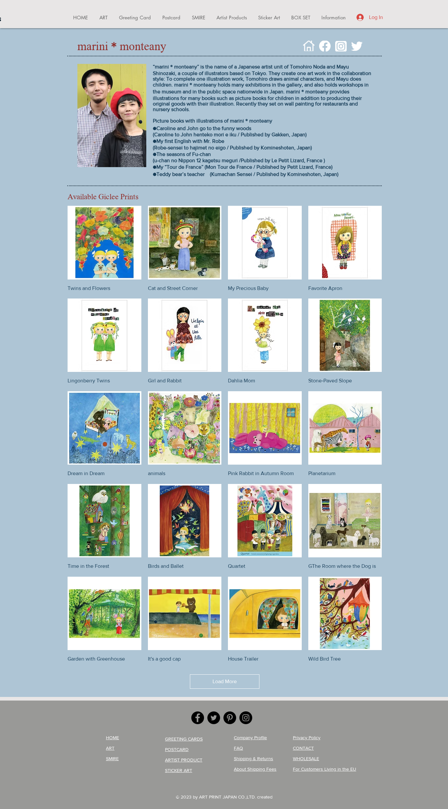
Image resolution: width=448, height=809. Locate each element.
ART (110, 748)
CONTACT (303, 748)
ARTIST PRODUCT (183, 759)
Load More (225, 681)
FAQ (238, 748)
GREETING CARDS (184, 739)
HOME (112, 737)
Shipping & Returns (253, 758)
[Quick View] (104, 242)
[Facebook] (197, 717)
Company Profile (250, 737)
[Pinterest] (229, 717)
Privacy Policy (306, 737)
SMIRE (112, 758)
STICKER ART (178, 770)
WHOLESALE (306, 758)
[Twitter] (213, 717)
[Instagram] (245, 717)
